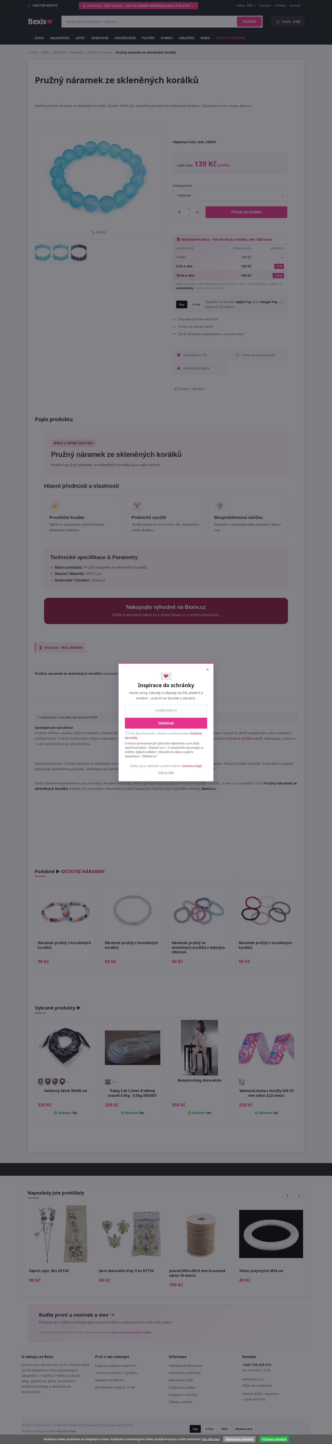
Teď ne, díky (166, 772)
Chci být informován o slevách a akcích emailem (163, 735)
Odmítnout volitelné (239, 1439)
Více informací (211, 1439)
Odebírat (166, 723)
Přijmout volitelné (274, 1439)
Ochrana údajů (192, 766)
